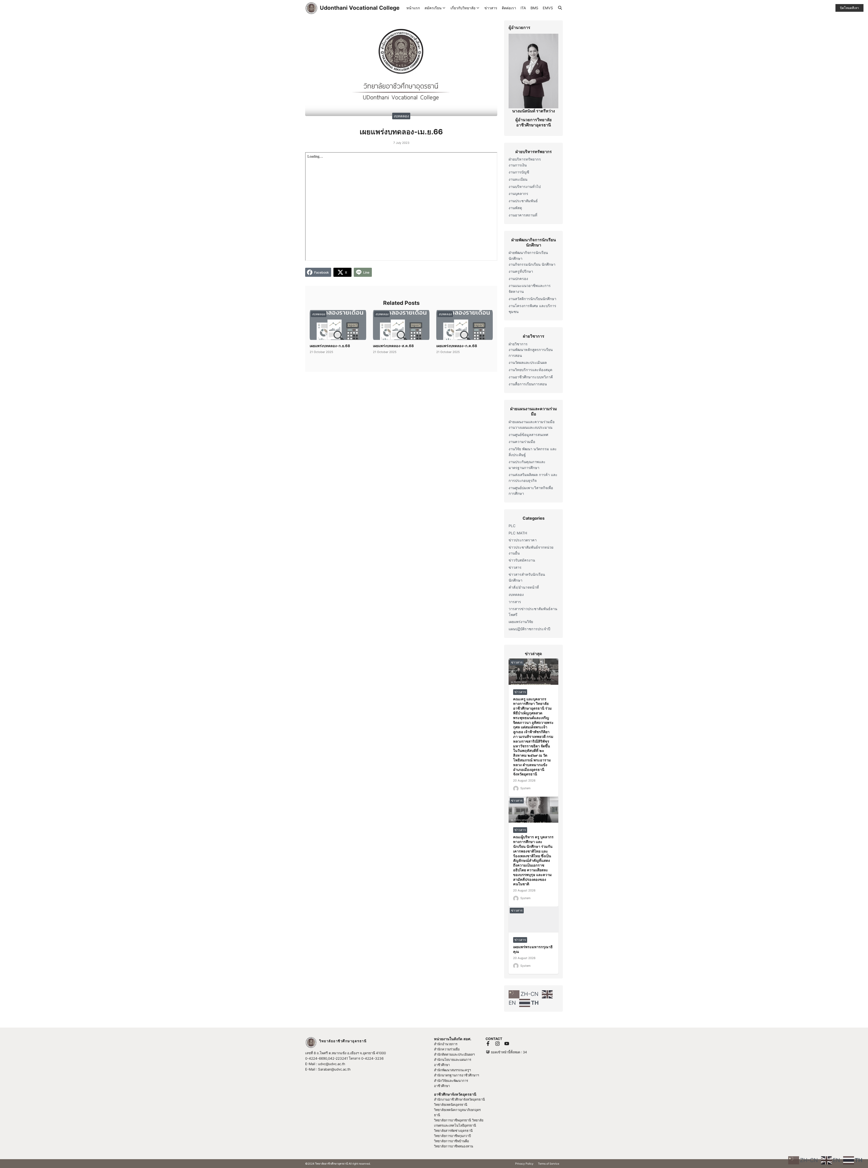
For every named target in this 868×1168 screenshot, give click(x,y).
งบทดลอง (401, 116)
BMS (534, 8)
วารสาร (515, 601)
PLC (512, 526)
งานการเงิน (518, 165)
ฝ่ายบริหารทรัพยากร (525, 159)
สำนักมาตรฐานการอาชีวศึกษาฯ (456, 1075)
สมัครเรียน (433, 8)
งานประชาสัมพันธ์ (523, 201)
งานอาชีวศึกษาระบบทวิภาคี (531, 377)
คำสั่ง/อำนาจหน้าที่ (524, 587)
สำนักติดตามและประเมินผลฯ (454, 1054)
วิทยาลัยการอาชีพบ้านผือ (451, 1141)
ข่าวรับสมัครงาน (522, 560)
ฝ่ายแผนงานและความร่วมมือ (532, 421)
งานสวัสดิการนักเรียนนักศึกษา (532, 298)
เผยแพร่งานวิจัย (521, 621)
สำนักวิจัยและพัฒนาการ (451, 1081)
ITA (523, 8)
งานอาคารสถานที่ (523, 215)
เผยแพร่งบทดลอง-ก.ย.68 (330, 346)
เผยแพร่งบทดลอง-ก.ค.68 (456, 346)
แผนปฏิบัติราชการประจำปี (529, 629)
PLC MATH (518, 533)
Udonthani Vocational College (359, 8)
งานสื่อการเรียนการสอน (528, 384)
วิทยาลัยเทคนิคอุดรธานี (450, 1104)
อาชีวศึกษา (442, 1086)
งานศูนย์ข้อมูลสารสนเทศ (528, 434)
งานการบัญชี (519, 172)
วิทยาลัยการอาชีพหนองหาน (453, 1146)
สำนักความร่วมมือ (447, 1049)
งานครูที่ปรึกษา (521, 271)
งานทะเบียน (518, 179)
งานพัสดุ (515, 208)
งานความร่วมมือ (522, 441)
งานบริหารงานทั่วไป (525, 186)
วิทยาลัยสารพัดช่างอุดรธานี (453, 1130)
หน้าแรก (413, 8)
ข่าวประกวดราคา (523, 540)
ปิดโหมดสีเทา (849, 8)
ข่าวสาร (490, 8)
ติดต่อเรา (509, 8)
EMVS (548, 8)
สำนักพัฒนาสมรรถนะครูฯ (452, 1070)
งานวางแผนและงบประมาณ (530, 427)
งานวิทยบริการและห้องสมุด (530, 369)
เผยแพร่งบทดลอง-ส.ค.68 (393, 346)
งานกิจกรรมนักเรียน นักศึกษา (532, 264)
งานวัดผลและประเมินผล (528, 362)
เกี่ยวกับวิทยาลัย (463, 8)
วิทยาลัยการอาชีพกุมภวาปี (452, 1136)
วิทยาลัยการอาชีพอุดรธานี (452, 1120)
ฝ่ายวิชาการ (518, 344)
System (525, 788)
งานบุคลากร (518, 193)
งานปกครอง (518, 278)
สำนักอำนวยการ (446, 1044)
